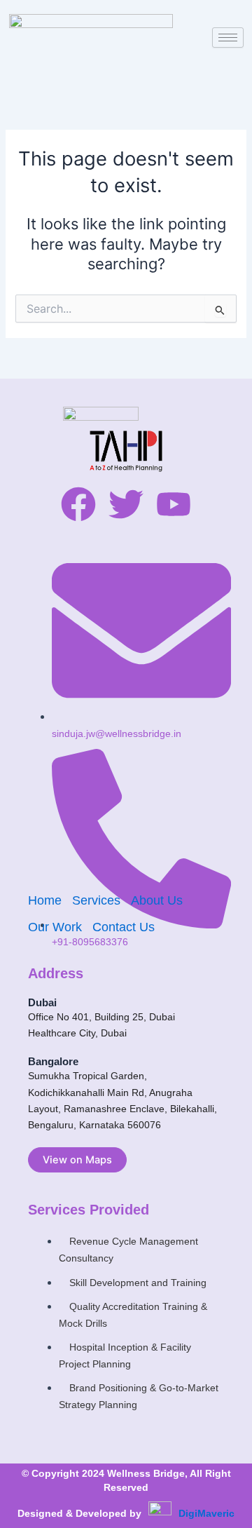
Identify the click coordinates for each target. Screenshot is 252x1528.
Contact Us (123, 927)
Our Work (55, 927)
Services (96, 900)
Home (45, 900)
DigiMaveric (206, 1513)
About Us (157, 900)
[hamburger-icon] (228, 37)
